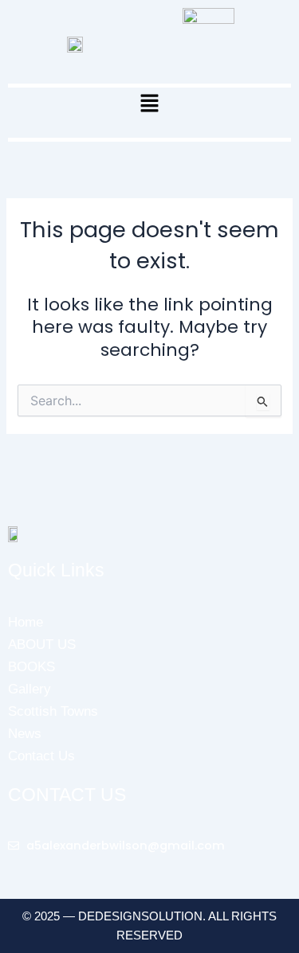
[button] (149, 105)
